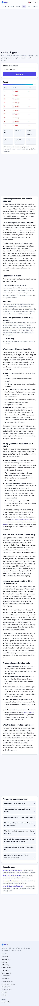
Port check (5, 970)
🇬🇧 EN (30, 2)
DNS (29, 6)
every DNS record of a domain (13, 886)
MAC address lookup (8, 984)
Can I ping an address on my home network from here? (16, 856)
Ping (24, 6)
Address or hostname (10, 66)
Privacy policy (6, 1002)
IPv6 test (4, 992)
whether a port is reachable (12, 870)
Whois (18, 6)
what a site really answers (12, 875)
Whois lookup (6, 959)
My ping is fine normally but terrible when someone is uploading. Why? (19, 840)
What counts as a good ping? (14, 803)
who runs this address (10, 881)
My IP (4, 6)
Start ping (19, 74)
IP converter (6, 978)
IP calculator (6, 976)
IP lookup (11, 6)
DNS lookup (5, 965)
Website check (6, 973)
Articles (4, 995)
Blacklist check (6, 967)
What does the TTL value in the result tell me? (18, 848)
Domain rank (6, 987)
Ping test (4, 962)
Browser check (6, 989)
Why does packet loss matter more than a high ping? (19, 832)
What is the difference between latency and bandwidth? (18, 824)
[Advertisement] (19, 30)
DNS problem (29, 712)
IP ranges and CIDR (8, 981)
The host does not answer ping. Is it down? (17, 810)
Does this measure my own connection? (18, 817)
